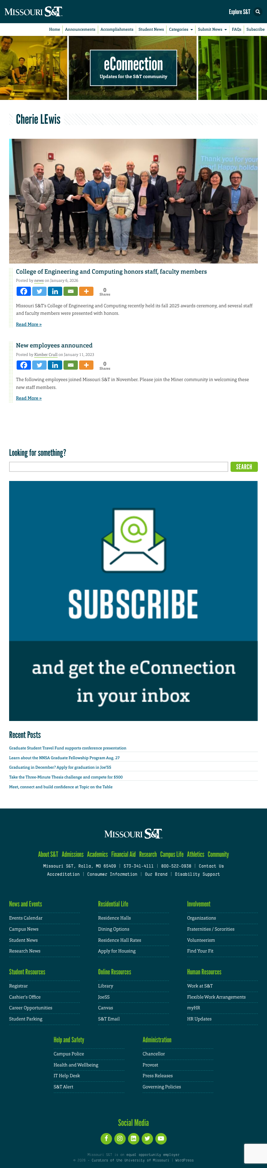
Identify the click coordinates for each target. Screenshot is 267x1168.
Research (148, 854)
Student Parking (25, 1019)
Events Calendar (26, 918)
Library (105, 986)
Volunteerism (201, 940)
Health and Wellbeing (76, 1065)
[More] (86, 291)
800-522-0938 (176, 866)
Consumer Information (112, 874)
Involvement (199, 904)
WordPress (184, 1160)
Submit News (210, 29)
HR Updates (199, 1019)
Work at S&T (200, 986)
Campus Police (69, 1054)
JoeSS (103, 997)
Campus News (23, 929)
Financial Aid (123, 854)
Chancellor (154, 1054)
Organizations (201, 918)
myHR (193, 1008)
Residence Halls (114, 918)
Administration (157, 1039)
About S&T (48, 854)
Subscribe (255, 29)
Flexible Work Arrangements (216, 997)
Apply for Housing (116, 951)
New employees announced (54, 345)
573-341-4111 (138, 866)
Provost (150, 1065)
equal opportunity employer (152, 1155)
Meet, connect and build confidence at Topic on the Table (61, 787)
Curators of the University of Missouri (130, 1160)
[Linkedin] (55, 291)
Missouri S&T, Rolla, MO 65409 (79, 866)
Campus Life (172, 854)
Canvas (105, 1008)
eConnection (133, 64)
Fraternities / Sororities (210, 929)
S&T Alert (63, 1087)
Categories (178, 29)
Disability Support (197, 874)
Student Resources (27, 972)
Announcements (80, 29)
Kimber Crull (45, 354)
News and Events (25, 904)
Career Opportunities (30, 1008)
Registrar (18, 986)
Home (54, 29)
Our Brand (156, 874)
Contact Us (211, 866)
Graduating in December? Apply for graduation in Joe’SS (60, 767)
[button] (257, 11)
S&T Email (108, 1019)
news (39, 280)
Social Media (133, 1122)
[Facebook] (24, 291)
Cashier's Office (25, 997)
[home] (46, 12)
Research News (24, 951)
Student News (151, 29)
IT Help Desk (67, 1076)
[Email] (70, 291)
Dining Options (113, 929)
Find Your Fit (200, 951)
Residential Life (113, 904)
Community (218, 854)
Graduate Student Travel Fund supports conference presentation (67, 748)
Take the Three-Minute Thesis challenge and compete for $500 (66, 777)
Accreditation (63, 874)
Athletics (195, 854)
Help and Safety (69, 1039)
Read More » (29, 325)
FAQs (236, 29)
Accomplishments (117, 29)
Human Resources (204, 972)
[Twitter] (39, 291)
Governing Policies (162, 1087)
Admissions (72, 854)
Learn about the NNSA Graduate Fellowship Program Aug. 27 (64, 757)
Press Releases (158, 1076)
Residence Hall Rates (119, 940)
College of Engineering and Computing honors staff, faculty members (111, 272)
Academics (97, 854)
